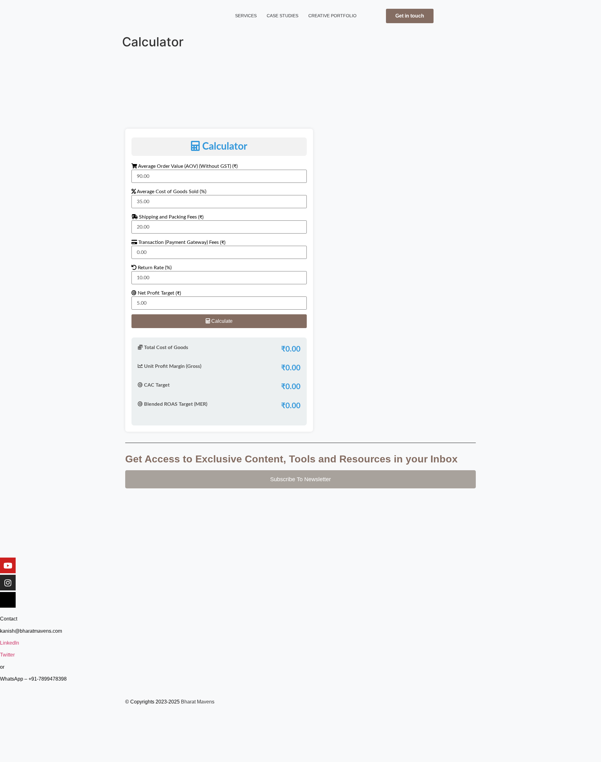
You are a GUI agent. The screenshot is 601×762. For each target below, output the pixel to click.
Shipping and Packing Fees (170, 217)
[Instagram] (8, 582)
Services (246, 15)
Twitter (7, 654)
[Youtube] (8, 565)
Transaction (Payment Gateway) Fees (181, 242)
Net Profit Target (158, 293)
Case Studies (282, 15)
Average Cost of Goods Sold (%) (171, 191)
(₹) (200, 217)
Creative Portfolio (332, 15)
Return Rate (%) (154, 267)
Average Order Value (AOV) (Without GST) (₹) (187, 166)
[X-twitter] (8, 600)
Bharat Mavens (197, 701)
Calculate (221, 321)
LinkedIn (9, 643)
